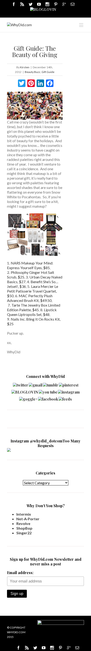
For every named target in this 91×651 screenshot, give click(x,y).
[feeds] (65, 397)
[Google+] (69, 648)
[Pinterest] (56, 4)
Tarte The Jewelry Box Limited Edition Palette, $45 (33, 307)
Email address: (20, 572)
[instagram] (69, 390)
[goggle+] (28, 397)
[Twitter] (30, 4)
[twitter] (20, 383)
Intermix (23, 514)
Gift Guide (48, 72)
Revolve (23, 523)
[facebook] (48, 397)
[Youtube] (39, 4)
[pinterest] (69, 383)
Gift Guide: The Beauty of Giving (34, 51)
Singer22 (24, 533)
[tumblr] (51, 383)
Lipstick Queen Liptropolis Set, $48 (32, 312)
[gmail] (35, 383)
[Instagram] (47, 4)
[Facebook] (14, 4)
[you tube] (48, 390)
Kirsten (24, 67)
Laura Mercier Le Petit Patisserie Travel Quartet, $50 (32, 291)
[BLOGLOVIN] (43, 9)
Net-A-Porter (27, 519)
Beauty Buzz (32, 72)
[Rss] (22, 4)
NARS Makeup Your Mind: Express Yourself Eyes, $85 (30, 265)
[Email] (72, 4)
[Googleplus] (64, 4)
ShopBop (24, 528)
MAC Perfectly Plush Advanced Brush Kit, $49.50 (29, 298)
